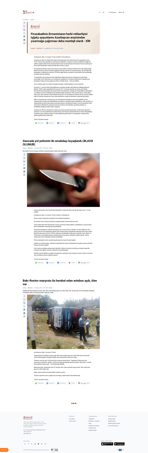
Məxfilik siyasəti (112, 421)
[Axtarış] (99, 12)
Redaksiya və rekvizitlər (94, 421)
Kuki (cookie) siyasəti (113, 425)
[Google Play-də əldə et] (119, 443)
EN (117, 449)
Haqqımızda (91, 418)
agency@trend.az (27, 433)
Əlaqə (90, 423)
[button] (24, 22)
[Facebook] (28, 444)
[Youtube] (35, 444)
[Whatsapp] (24, 444)
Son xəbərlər (72, 418)
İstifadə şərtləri (111, 418)
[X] (31, 444)
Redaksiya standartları (94, 425)
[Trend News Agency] (27, 418)
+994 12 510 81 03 (27, 431)
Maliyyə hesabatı (93, 430)
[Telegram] (38, 444)
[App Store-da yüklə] (107, 443)
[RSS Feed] (45, 444)
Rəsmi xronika (72, 421)
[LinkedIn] (41, 444)
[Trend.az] (28, 12)
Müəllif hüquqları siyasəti (114, 423)
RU (123, 449)
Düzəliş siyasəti (92, 428)
